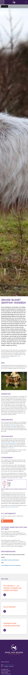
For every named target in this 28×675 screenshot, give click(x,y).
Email (2, 561)
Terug (5, 6)
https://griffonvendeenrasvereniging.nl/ (10, 558)
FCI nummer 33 (7, 520)
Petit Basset (13, 424)
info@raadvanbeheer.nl (9, 663)
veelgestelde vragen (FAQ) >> (12, 505)
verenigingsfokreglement (10, 442)
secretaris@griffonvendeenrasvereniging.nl (11, 564)
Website (3, 556)
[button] (3, 380)
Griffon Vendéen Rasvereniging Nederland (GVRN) (12, 553)
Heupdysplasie (10, 446)
